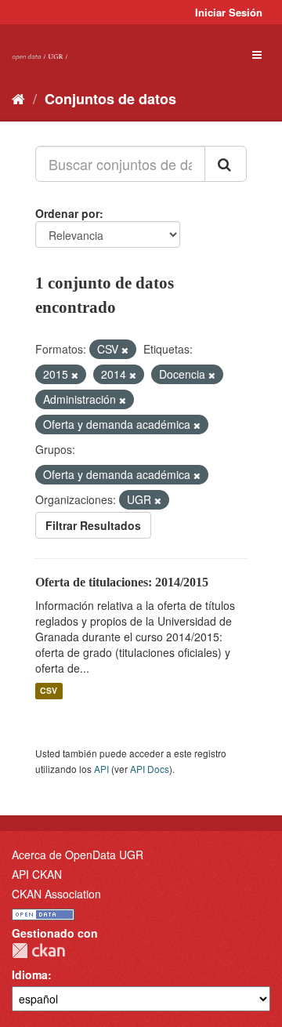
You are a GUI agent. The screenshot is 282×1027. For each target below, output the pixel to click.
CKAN (38, 950)
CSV (48, 691)
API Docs (149, 768)
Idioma (30, 974)
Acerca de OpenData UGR (77, 854)
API (101, 768)
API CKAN (37, 874)
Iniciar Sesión (228, 12)
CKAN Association (56, 894)
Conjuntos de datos (110, 99)
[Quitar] (124, 349)
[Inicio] (18, 98)
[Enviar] (225, 164)
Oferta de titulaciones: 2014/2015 (121, 582)
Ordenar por (67, 213)
